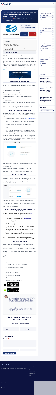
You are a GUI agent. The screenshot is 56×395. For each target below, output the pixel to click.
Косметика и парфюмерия (45, 57)
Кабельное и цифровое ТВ (46, 43)
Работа (42, 65)
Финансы (42, 36)
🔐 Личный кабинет (33, 34)
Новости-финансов (44, 48)
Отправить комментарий (9, 353)
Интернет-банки (44, 21)
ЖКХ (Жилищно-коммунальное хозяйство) (46, 13)
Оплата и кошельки (44, 59)
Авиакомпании (43, 52)
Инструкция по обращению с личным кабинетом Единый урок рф (46, 87)
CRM (42, 72)
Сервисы (42, 30)
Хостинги (43, 74)
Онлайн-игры (43, 63)
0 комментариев (10, 20)
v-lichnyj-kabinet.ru (7, 392)
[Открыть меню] (54, 4)
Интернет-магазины (44, 26)
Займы (42, 61)
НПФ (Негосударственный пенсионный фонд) (46, 46)
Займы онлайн (4, 382)
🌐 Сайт (24, 34)
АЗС (42, 32)
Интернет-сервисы (44, 19)
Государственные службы (11, 12)
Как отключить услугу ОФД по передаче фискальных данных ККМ (17, 48)
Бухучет (42, 67)
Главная (4, 12)
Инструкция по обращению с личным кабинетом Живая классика (46, 82)
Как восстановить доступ (9, 46)
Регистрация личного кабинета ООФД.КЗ (12, 45)
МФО (30, 375)
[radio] (16, 321)
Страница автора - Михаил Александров (8, 385)
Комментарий (6, 338)
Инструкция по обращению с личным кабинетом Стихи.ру (45, 101)
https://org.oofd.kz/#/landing (30, 27)
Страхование (43, 50)
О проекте (3, 387)
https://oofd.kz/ (28, 25)
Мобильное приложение (9, 49)
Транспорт (43, 41)
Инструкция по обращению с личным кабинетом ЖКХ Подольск (46, 91)
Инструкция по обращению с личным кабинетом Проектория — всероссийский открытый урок (46, 96)
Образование (43, 17)
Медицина (43, 34)
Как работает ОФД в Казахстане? (10, 44)
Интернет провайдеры (45, 15)
